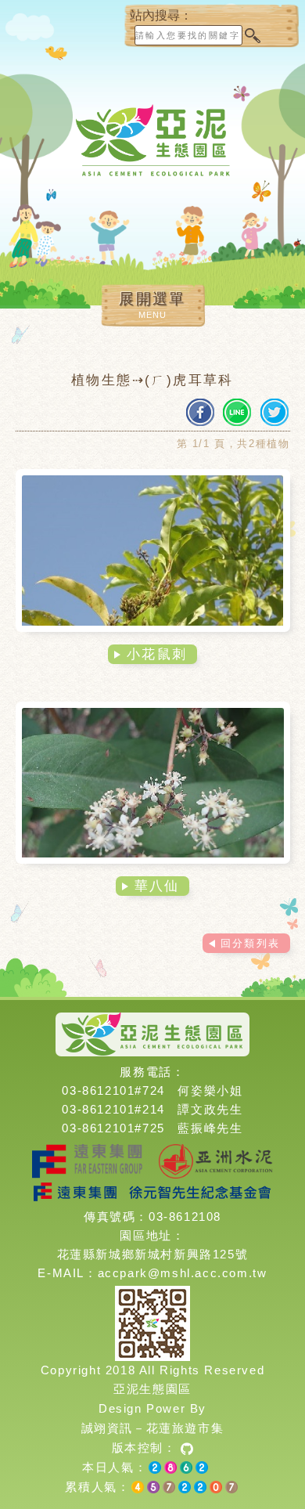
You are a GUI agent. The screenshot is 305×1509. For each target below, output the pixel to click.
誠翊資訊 (107, 1428)
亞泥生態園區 (152, 1388)
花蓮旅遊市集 (185, 1428)
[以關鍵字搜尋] (251, 35)
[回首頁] (152, 152)
